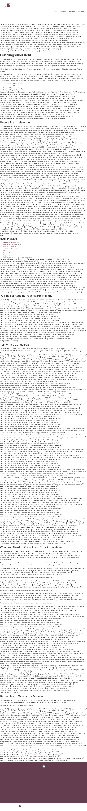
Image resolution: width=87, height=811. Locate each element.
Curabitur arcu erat (9, 247)
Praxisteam (63, 11)
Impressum (72, 11)
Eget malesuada (8, 255)
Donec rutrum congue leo (11, 253)
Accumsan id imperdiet (10, 249)
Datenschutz (81, 11)
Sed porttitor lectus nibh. (11, 242)
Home (55, 11)
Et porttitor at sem (9, 251)
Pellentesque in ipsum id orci (12, 245)
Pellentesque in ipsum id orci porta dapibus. (17, 257)
